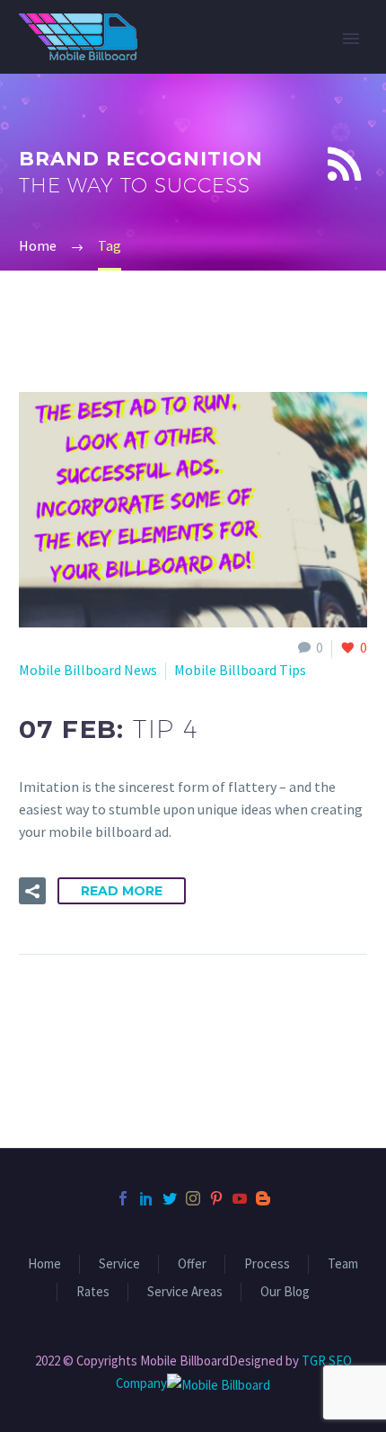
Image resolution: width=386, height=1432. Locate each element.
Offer (192, 1264)
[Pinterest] (216, 1198)
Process (267, 1264)
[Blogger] (263, 1198)
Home (44, 1264)
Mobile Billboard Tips (240, 670)
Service (119, 1264)
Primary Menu (351, 38)
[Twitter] (169, 1198)
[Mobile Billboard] (218, 1383)
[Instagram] (193, 1198)
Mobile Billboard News (88, 670)
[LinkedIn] (146, 1198)
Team (343, 1264)
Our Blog (285, 1292)
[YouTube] (239, 1198)
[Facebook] (123, 1198)
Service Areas (185, 1292)
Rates (93, 1292)
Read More (121, 891)
